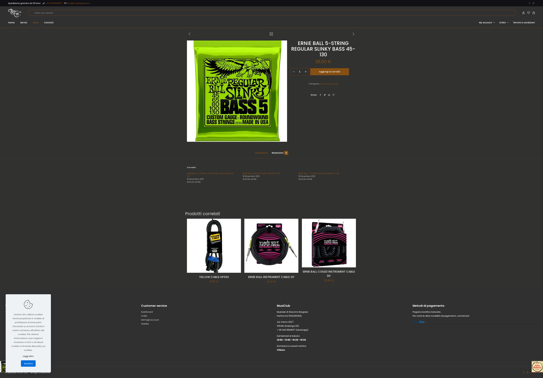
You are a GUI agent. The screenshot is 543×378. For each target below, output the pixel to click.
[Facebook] (529, 3)
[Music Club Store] (14, 12)
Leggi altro (28, 356)
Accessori (325, 83)
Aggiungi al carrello (329, 71)
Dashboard (147, 311)
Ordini (144, 315)
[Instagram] (533, 3)
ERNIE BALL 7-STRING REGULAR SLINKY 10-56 (319, 173)
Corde (334, 83)
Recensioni (279, 152)
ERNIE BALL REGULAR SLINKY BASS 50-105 (261, 173)
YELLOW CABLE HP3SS (214, 277)
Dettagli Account (150, 319)
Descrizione (261, 152)
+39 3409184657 (53, 3)
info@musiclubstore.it (78, 3)
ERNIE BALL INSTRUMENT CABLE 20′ (271, 277)
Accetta (28, 363)
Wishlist (145, 323)
